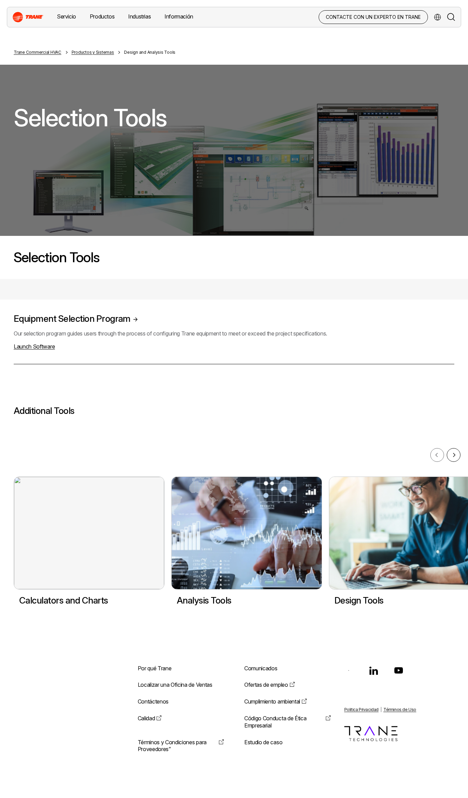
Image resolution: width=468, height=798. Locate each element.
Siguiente (453, 455)
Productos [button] (102, 16)
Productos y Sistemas (93, 52)
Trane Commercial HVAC (37, 52)
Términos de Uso (399, 709)
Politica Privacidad (361, 709)
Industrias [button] (139, 16)
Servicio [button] (66, 16)
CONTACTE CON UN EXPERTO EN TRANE (373, 17)
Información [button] (178, 16)
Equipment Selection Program (72, 318)
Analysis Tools (204, 600)
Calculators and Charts (63, 600)
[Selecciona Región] (437, 17)
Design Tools (359, 600)
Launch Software (34, 346)
